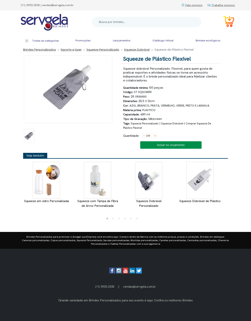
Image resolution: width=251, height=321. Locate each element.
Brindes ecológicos (208, 40)
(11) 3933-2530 (104, 286)
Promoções (83, 40)
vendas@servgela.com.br (139, 286)
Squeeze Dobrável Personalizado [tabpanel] (149, 203)
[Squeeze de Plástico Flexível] (29, 136)
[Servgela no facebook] (112, 272)
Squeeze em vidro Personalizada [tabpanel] (46, 201)
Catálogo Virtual (163, 40)
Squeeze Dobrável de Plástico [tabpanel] (200, 201)
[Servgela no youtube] (125, 272)
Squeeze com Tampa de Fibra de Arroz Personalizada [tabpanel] (97, 203)
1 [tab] (108, 220)
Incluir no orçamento (171, 145)
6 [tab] (138, 220)
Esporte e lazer (71, 50)
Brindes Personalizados (39, 50)
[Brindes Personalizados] (44, 22)
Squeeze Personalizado (102, 50)
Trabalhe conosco (223, 5)
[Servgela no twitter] (139, 272)
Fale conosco (194, 5)
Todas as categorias (45, 40)
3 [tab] (120, 220)
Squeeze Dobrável (137, 50)
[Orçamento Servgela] (226, 22)
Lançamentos (121, 40)
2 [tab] (114, 220)
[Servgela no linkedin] (132, 272)
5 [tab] (132, 220)
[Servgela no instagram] (119, 272)
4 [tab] (126, 220)
